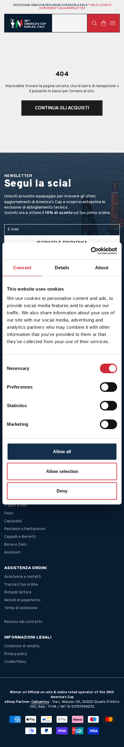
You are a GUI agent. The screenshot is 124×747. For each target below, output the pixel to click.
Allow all (62, 451)
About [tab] (101, 267)
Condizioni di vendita (21, 646)
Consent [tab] (22, 267)
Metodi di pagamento (22, 600)
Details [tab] (62, 267)
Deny (62, 490)
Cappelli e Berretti (20, 537)
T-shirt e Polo (15, 505)
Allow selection (62, 471)
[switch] (108, 387)
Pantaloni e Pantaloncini (24, 529)
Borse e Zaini (15, 544)
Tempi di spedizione (21, 608)
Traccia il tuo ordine (21, 584)
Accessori (12, 552)
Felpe (8, 513)
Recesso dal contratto (23, 622)
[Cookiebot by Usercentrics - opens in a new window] (90, 251)
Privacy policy (15, 654)
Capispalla (13, 521)
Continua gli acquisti (62, 108)
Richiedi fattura (17, 592)
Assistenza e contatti (22, 577)
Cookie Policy (15, 662)
